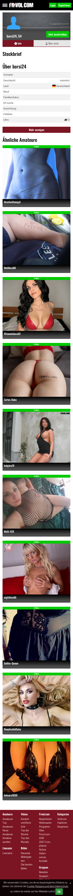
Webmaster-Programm (45, 824)
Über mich (53, 43)
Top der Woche (25, 832)
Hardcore (62, 822)
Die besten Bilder (26, 866)
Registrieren (45, 819)
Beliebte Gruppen (43, 874)
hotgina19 (9, 465)
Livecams (7, 853)
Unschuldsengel (12, 202)
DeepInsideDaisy (12, 729)
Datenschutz (42, 855)
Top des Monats (25, 840)
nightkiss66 (10, 597)
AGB (41, 838)
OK (59, 892)
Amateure (8, 819)
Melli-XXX (9, 531)
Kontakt (43, 861)
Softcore (62, 819)
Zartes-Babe (10, 399)
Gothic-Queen (11, 663)
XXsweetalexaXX (12, 333)
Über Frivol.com (44, 832)
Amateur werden (7, 840)
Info (19, 43)
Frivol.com (21, 5)
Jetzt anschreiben (57, 34)
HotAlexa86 (10, 268)
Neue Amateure (8, 832)
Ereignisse (62, 826)
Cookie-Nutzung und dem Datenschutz (47, 886)
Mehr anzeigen (36, 130)
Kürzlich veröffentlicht (26, 822)
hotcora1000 (10, 795)
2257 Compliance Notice (45, 845)
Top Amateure (8, 824)
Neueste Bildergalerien (26, 856)
